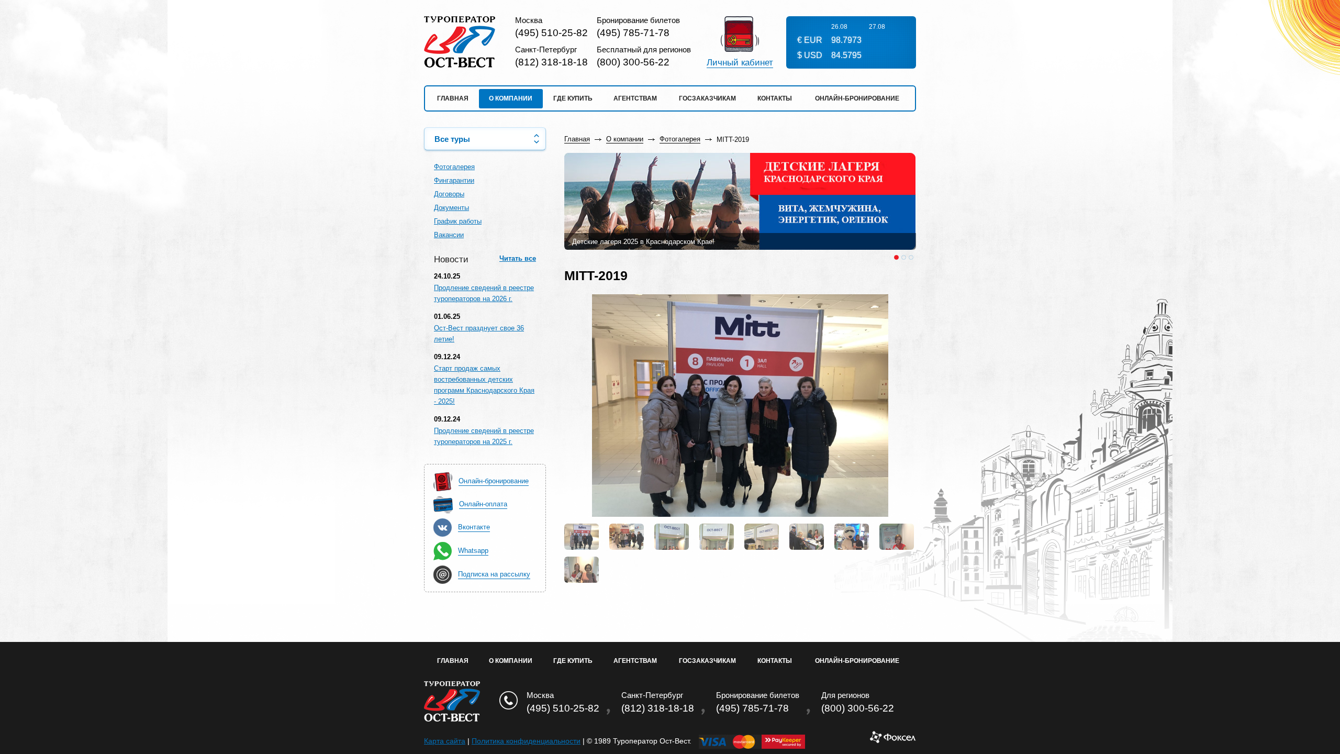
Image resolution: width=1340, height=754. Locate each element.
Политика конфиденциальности (526, 741)
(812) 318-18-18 (551, 62)
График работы (458, 221)
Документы (451, 208)
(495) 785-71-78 (633, 32)
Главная (452, 98)
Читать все (517, 258)
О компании (510, 98)
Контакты (774, 98)
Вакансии (449, 235)
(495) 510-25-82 (551, 32)
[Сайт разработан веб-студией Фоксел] (892, 741)
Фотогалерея (454, 167)
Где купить (573, 98)
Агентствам (635, 98)
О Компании (510, 660)
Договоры (449, 194)
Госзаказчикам (707, 98)
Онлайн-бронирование (857, 98)
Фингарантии (454, 180)
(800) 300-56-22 (633, 62)
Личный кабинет (740, 63)
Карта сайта (444, 741)
